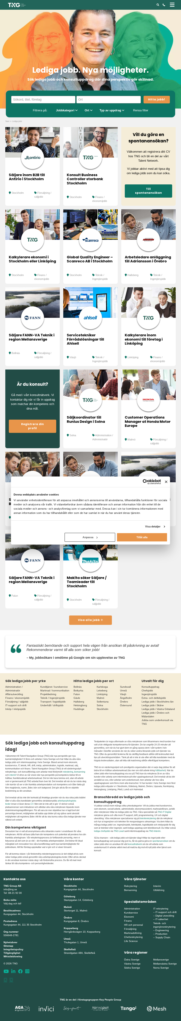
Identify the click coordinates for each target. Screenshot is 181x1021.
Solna (72, 435)
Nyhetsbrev (10, 942)
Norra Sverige (161, 967)
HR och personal (133, 924)
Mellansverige (161, 959)
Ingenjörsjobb (149, 694)
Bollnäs (15, 353)
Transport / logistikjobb (53, 701)
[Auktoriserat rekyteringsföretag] (11, 979)
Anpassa (88, 537)
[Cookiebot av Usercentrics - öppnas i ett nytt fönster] (145, 481)
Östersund (126, 705)
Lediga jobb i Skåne (153, 705)
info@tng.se (10, 889)
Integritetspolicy (13, 949)
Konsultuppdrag (150, 686)
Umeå (123, 690)
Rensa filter (140, 110)
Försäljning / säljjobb (16, 701)
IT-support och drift (16, 705)
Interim (157, 886)
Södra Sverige (132, 967)
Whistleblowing (13, 956)
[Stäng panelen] (166, 482)
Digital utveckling (164, 915)
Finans (128, 920)
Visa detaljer (152, 526)
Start (7, 121)
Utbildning (158, 890)
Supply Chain (162, 937)
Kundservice (131, 912)
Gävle (77, 697)
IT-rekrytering (160, 908)
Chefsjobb (147, 690)
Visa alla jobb (89, 620)
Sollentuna (103, 701)
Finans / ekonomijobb (17, 697)
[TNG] (17, 5)
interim (12, 775)
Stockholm (17, 192)
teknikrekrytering (148, 818)
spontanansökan (160, 841)
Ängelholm (126, 697)
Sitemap (8, 945)
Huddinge (79, 709)
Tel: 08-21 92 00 (13, 892)
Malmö (131, 439)
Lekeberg (102, 690)
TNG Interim (154, 831)
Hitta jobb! (156, 99)
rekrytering (68, 772)
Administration (132, 908)
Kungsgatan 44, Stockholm (19, 914)
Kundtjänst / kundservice (54, 686)
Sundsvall (125, 686)
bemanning (79, 772)
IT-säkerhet (161, 919)
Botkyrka (78, 690)
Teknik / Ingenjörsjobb (52, 697)
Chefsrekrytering (133, 937)
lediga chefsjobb (102, 831)
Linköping (132, 357)
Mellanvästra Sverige (165, 963)
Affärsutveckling (14, 694)
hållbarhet (160, 770)
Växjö (72, 357)
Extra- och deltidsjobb (154, 697)
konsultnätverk (135, 844)
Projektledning (48, 694)
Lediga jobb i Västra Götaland (158, 709)
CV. (32, 804)
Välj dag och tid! (12, 903)
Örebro (124, 701)
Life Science (131, 941)
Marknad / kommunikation (54, 690)
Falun (14, 595)
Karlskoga (102, 686)
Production (161, 933)
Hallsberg (132, 275)
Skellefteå (70, 949)
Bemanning (130, 890)
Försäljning (130, 928)
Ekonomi (129, 916)
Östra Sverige (131, 959)
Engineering (162, 930)
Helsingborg (80, 705)
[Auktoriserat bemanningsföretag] (5, 979)
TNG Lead (119, 831)
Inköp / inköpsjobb (15, 709)
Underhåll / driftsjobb (51, 705)
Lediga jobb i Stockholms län (158, 701)
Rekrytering (130, 886)
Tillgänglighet (12, 952)
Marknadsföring (133, 933)
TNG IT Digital (164, 812)
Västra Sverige (132, 963)
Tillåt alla (141, 537)
